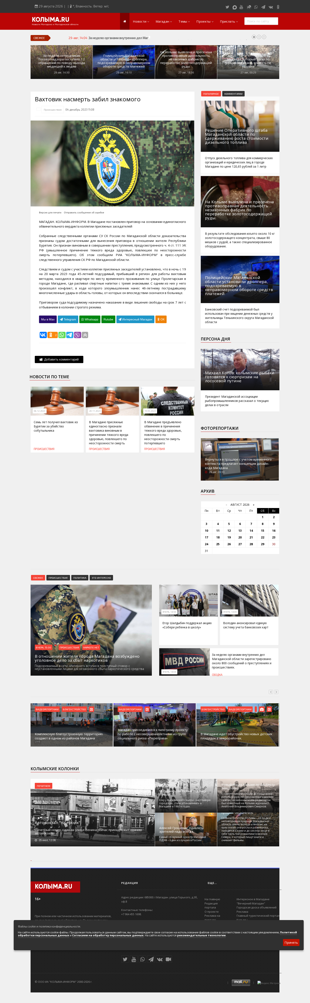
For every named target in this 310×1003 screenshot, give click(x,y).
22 (262, 537)
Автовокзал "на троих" (57, 822)
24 (206, 544)
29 (262, 544)
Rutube (108, 319)
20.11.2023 (95, 410)
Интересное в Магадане (253, 899)
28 (251, 544)
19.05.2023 (150, 410)
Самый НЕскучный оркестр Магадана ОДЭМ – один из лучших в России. (182, 838)
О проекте (212, 912)
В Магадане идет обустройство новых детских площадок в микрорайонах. (153, 736)
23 (273, 537)
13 (240, 531)
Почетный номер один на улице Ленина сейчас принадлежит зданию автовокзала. (88, 831)
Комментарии (233, 93)
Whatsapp (91, 319)
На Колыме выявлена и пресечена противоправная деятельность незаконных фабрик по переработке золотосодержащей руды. (186, 59)
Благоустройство (130, 709)
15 (262, 531)
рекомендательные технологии (201, 935)
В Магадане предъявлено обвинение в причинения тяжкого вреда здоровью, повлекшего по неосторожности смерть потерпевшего (163, 432)
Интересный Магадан (136, 319)
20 (240, 537)
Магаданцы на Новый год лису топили (182, 792)
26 (229, 544)
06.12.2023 (39, 410)
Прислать (227, 21)
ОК (162, 319)
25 (218, 544)
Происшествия (53, 109)
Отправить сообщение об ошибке (84, 212)
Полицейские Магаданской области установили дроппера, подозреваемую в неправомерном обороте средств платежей (124, 61)
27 (240, 544)
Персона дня (215, 339)
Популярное (211, 93)
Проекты (203, 21)
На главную (212, 899)
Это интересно (101, 577)
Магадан (162, 21)
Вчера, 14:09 (230, 611)
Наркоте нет (91, 647)
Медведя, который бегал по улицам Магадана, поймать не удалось (248, 62)
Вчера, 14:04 (169, 671)
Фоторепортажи (220, 428)
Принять (291, 942)
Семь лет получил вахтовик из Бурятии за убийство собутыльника (56, 426)
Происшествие (58, 577)
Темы (182, 21)
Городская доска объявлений (256, 907)
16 (273, 531)
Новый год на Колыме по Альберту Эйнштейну (248, 786)
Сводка (217, 674)
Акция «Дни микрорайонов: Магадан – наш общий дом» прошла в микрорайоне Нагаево (235, 736)
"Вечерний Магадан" (251, 903)
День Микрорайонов (242, 709)
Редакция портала (211, 905)
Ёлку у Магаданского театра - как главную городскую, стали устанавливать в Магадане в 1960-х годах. (185, 803)
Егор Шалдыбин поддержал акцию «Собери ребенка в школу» (187, 625)
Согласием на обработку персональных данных (108, 935)
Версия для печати (50, 212)
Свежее (38, 577)
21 (251, 537)
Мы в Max (48, 319)
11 (218, 531)
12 (229, 531)
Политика (79, 577)
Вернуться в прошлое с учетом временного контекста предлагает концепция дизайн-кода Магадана (238, 463)
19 (229, 537)
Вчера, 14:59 (169, 611)
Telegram (69, 319)
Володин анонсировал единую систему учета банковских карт (245, 625)
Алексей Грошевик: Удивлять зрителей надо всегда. (181, 829)
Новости (139, 21)
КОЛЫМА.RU (50, 20)
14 (251, 531)
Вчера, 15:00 (43, 647)
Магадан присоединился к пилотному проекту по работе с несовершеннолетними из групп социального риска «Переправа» (70, 734)
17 (206, 537)
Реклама (242, 912)
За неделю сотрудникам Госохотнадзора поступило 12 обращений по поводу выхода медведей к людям (61, 61)
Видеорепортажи (47, 709)
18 (218, 537)
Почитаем (43, 785)
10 (206, 531)
